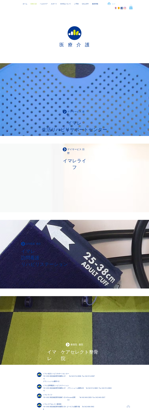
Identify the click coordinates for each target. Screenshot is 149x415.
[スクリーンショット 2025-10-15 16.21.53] (116, 8)
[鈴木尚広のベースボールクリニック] (119, 8)
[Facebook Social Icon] (122, 8)
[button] (131, 7)
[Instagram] (125, 8)
